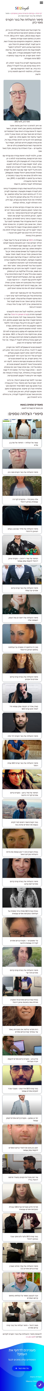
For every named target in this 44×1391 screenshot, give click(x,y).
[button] (41, 2)
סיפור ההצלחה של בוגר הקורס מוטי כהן (23, 472)
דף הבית (39, 13)
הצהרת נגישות (36, 1377)
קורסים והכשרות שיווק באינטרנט (22, 13)
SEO (31, 240)
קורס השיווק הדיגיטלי (19, 314)
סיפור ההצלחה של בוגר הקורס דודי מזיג (23, 736)
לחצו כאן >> (31, 1337)
